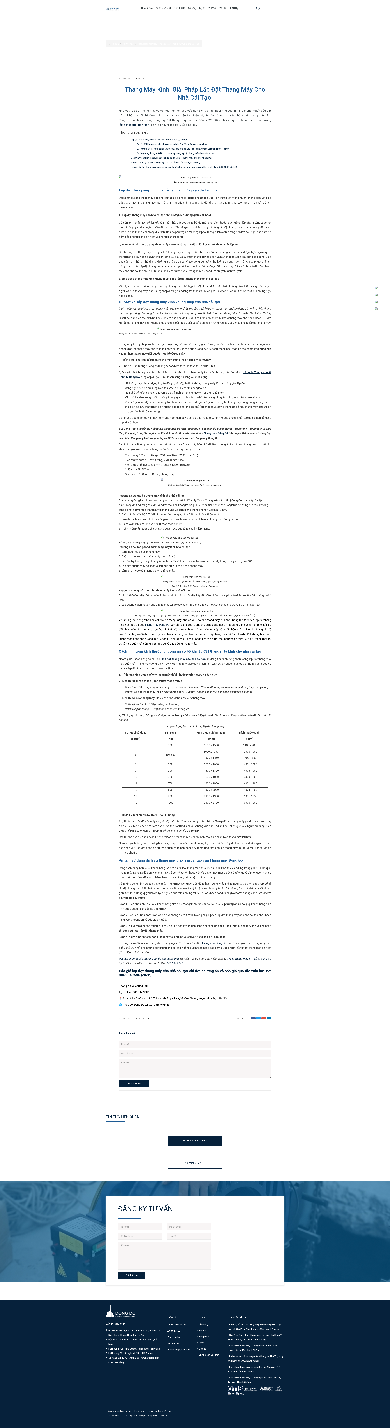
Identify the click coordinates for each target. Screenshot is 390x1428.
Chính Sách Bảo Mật (209, 1354)
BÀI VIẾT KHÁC (193, 1163)
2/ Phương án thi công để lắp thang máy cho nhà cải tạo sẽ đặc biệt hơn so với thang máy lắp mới (183, 149)
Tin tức (202, 1330)
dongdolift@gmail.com (179, 1349)
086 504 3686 (175, 963)
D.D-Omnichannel (159, 1004)
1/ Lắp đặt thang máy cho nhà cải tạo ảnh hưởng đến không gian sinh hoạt (172, 144)
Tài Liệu (223, 8)
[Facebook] (253, 1018)
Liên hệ (234, 8)
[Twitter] (258, 1018)
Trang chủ (147, 8)
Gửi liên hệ (132, 1275)
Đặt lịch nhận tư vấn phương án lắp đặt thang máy (149, 958)
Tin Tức (212, 8)
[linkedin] (269, 1018)
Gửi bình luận (134, 1083)
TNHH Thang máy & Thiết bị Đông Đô (249, 958)
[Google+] (263, 1018)
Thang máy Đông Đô (215, 433)
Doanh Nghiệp (163, 8)
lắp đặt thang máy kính (134, 124)
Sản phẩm (179, 8)
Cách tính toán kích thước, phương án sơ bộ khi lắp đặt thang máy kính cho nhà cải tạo (172, 158)
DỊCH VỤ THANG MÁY (195, 1140)
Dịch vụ (192, 8)
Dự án (202, 8)
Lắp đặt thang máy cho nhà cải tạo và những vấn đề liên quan (160, 139)
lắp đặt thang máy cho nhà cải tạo (184, 659)
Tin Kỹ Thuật (128, 44)
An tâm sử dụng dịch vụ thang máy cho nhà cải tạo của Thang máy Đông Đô (167, 162)
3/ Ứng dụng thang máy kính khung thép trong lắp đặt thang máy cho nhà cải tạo (175, 153)
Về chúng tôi (205, 1324)
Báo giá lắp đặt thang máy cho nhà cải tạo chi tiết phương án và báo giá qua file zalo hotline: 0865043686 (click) (184, 167)
